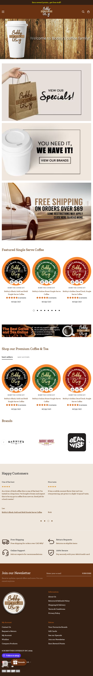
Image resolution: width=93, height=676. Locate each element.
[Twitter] (8, 666)
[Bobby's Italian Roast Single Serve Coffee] (46, 271)
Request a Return (9, 631)
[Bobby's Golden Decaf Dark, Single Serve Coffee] (77, 271)
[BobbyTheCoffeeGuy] (46, 12)
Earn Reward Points (56, 643)
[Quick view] (20, 282)
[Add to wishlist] (16, 282)
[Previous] (3, 442)
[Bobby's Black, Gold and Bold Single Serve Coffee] (16, 271)
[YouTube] (12, 666)
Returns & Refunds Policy (59, 601)
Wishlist (5, 639)
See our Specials (55, 635)
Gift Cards (52, 631)
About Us (52, 597)
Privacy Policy (54, 613)
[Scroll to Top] (88, 663)
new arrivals (23, 357)
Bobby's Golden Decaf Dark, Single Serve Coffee (77, 292)
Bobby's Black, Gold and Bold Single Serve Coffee (16, 292)
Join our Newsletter (56, 639)
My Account (7, 635)
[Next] (89, 442)
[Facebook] (3, 666)
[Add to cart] (12, 282)
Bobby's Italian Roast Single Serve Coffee (46, 292)
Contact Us (6, 627)
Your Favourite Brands (57, 627)
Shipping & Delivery (56, 605)
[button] (88, 12)
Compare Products (9, 643)
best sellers (7, 357)
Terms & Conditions (56, 609)
